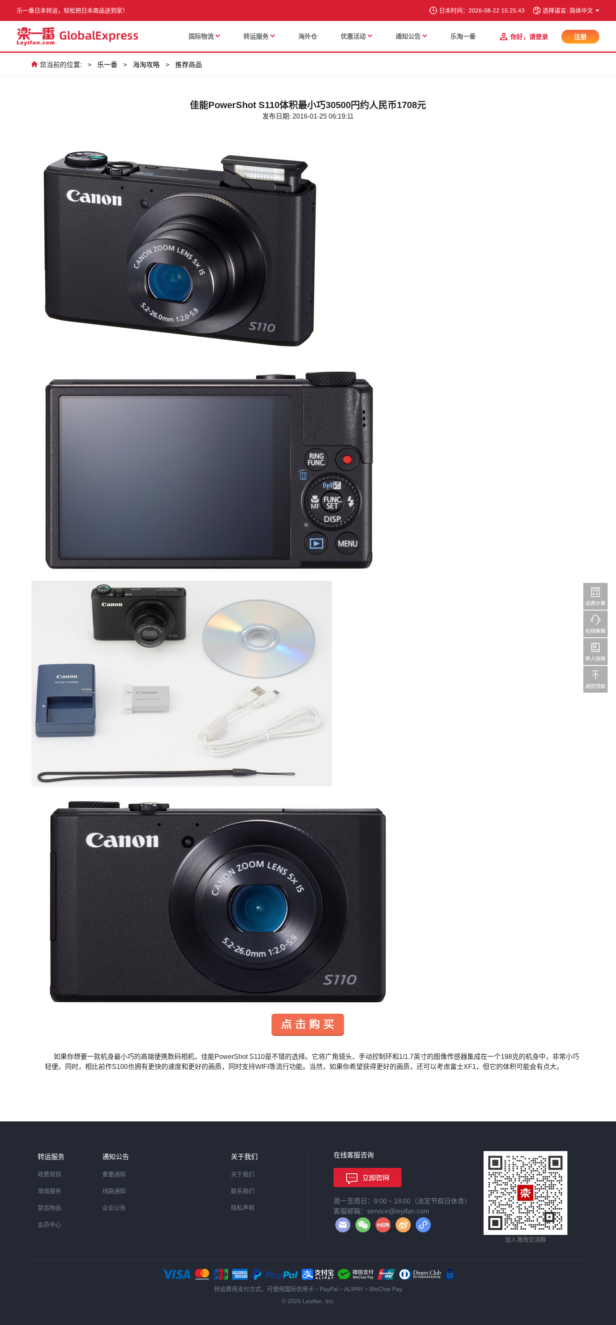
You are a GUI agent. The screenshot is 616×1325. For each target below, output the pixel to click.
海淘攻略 (146, 64)
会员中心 (49, 1224)
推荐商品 (188, 64)
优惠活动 (353, 36)
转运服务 (256, 36)
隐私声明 (242, 1207)
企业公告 (114, 1207)
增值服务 (49, 1191)
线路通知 (114, 1191)
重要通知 (114, 1174)
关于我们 (242, 1174)
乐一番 (107, 64)
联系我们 (242, 1191)
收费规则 (49, 1174)
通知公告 (408, 36)
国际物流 (201, 36)
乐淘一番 (463, 36)
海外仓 (307, 36)
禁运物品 (49, 1207)
